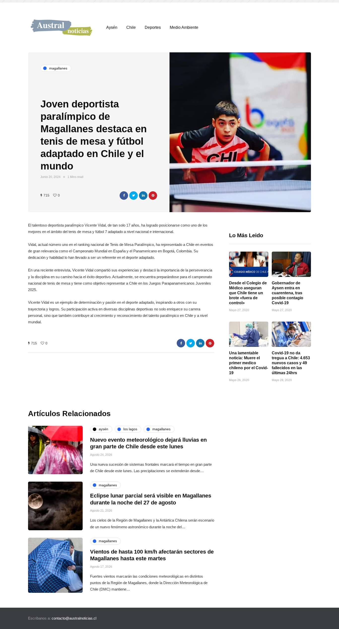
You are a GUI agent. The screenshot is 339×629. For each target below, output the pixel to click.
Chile (131, 27)
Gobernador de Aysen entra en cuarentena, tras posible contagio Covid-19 (287, 293)
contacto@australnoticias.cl (74, 618)
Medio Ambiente (184, 27)
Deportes (153, 27)
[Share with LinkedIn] (143, 195)
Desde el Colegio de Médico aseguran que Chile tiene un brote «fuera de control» (248, 293)
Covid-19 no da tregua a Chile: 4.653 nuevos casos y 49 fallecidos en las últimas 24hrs (291, 363)
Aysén (111, 27)
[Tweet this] (133, 195)
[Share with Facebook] (124, 195)
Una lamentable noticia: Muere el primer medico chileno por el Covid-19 (248, 363)
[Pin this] (153, 195)
